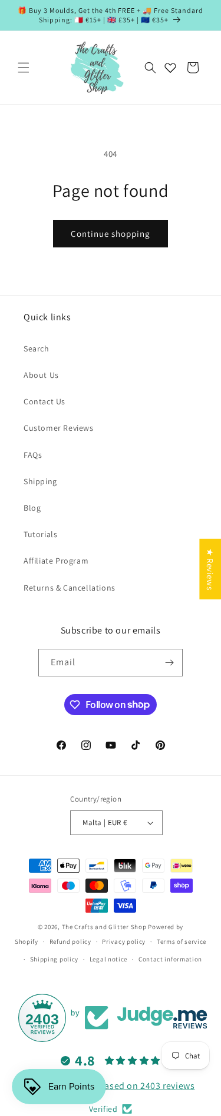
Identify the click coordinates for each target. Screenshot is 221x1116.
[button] (24, 68)
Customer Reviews (59, 428)
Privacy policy (124, 941)
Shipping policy (54, 959)
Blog (32, 507)
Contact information (170, 959)
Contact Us (44, 401)
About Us (41, 375)
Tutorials (40, 534)
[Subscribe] (169, 662)
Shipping (40, 481)
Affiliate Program (56, 560)
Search (37, 348)
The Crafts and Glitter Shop (104, 927)
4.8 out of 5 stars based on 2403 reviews (111, 1086)
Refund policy (70, 941)
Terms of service (181, 941)
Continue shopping (110, 233)
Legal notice (108, 959)
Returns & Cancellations (70, 587)
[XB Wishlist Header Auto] (170, 68)
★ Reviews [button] (210, 568)
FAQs (33, 455)
